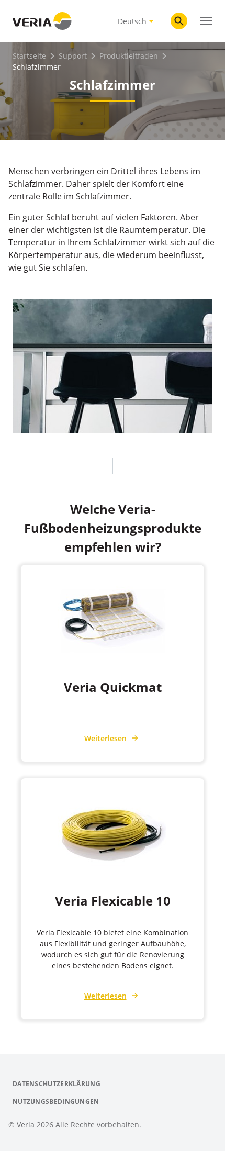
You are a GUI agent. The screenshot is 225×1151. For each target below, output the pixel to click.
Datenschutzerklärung (56, 1083)
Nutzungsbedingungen (56, 1101)
